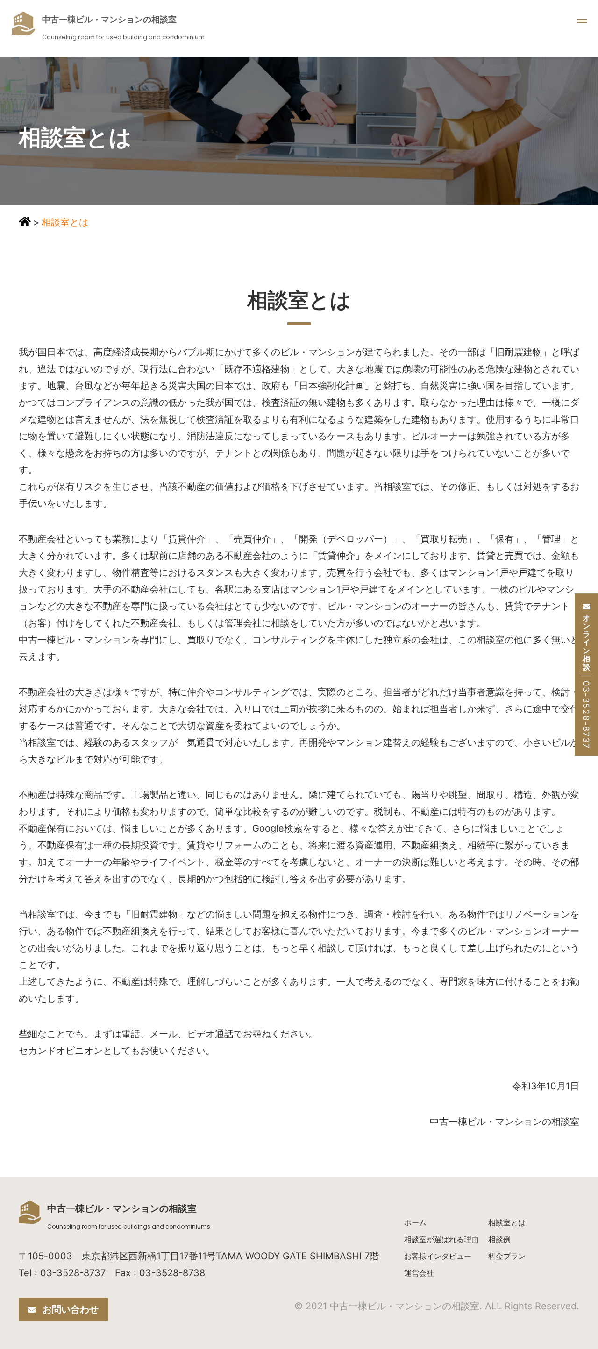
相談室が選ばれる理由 (441, 1239)
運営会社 (419, 1273)
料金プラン (507, 1256)
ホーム (415, 1222)
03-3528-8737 (586, 715)
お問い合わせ (71, 1309)
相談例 (499, 1239)
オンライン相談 (586, 642)
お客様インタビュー (437, 1256)
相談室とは (507, 1222)
